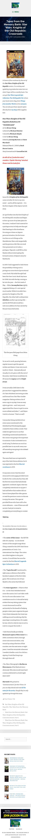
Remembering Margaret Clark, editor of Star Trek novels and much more (17, 759)
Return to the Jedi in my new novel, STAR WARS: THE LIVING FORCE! (18, 787)
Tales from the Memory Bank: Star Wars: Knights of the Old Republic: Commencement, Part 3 (15, 722)
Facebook (19, 829)
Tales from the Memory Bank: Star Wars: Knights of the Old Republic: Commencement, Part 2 (15, 714)
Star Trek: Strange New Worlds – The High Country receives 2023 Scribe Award (17, 795)
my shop (14, 110)
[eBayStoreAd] (15, 818)
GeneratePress (15, 837)
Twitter (11, 829)
